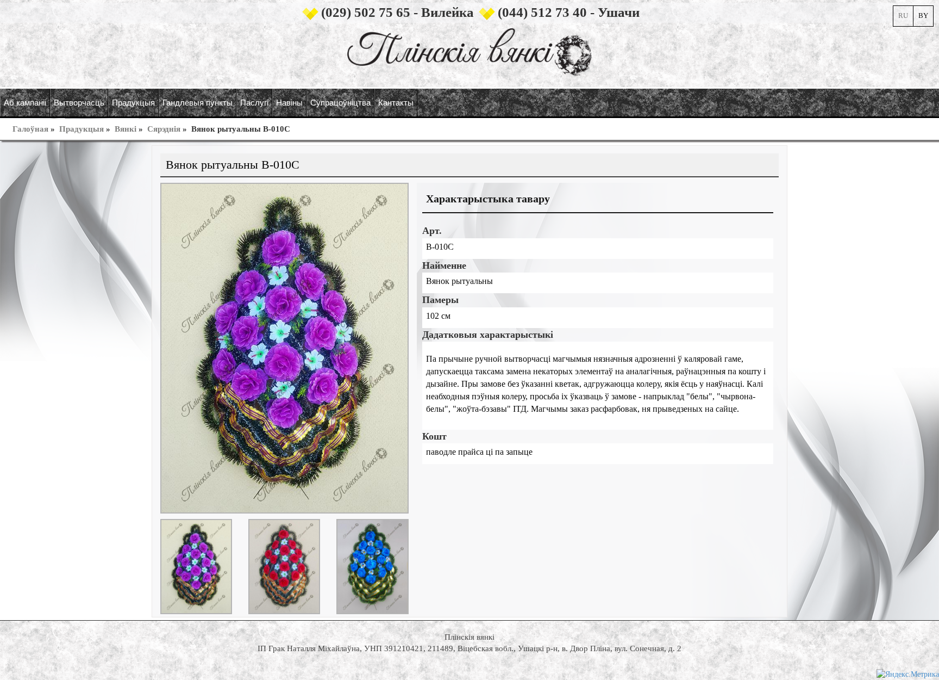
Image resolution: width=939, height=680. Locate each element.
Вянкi (125, 129)
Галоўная (30, 129)
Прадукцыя (81, 129)
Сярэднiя (163, 129)
